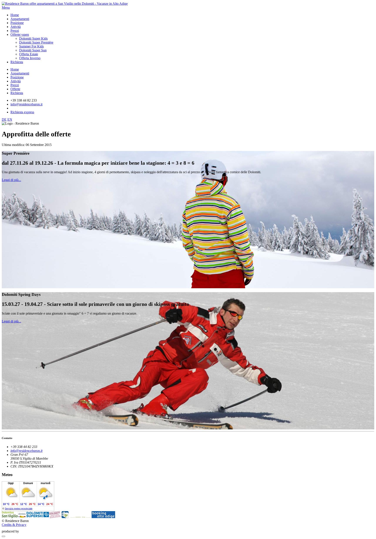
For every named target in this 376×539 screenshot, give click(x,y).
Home (14, 69)
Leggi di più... (11, 180)
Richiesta (16, 93)
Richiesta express (22, 112)
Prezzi (14, 85)
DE (4, 119)
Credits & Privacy (14, 525)
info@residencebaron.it (26, 104)
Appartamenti (19, 73)
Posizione (17, 77)
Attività (15, 81)
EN (9, 119)
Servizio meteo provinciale (18, 508)
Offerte (15, 89)
